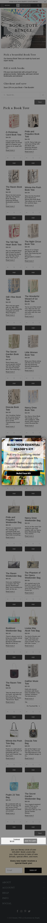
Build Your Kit (23, 473)
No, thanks (23, 479)
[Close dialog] (43, 440)
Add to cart (30, 841)
